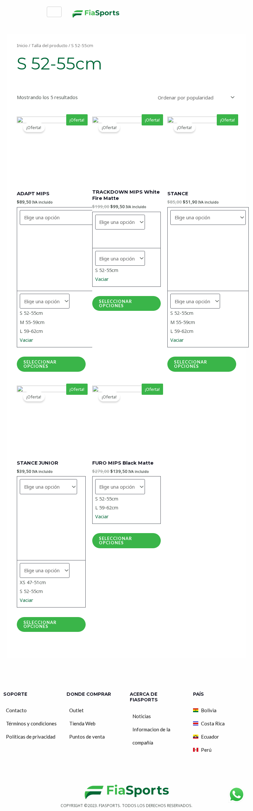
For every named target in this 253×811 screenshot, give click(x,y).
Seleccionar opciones (40, 364)
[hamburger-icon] (54, 12)
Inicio (22, 45)
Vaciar (26, 340)
